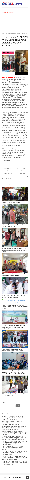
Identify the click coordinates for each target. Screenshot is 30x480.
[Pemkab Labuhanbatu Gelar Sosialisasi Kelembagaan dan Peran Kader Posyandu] (15, 339)
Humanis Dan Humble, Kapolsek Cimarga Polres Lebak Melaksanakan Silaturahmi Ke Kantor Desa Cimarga (14, 250)
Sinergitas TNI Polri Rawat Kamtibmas (11, 202)
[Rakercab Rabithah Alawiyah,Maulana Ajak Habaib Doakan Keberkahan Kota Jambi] (15, 285)
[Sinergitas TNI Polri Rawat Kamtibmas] (15, 194)
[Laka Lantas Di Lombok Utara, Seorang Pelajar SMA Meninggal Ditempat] (15, 214)
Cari (3, 402)
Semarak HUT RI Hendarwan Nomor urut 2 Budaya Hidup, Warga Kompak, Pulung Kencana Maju (15, 443)
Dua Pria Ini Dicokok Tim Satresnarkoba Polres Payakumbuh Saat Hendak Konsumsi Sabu (14, 453)
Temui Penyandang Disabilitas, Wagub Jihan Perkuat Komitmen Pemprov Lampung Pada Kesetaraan (14, 428)
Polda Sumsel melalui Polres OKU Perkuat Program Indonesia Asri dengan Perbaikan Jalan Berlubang (14, 423)
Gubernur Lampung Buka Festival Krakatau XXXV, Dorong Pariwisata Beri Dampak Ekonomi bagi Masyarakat (14, 438)
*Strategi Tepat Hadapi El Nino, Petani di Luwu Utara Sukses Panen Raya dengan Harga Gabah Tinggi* (14, 463)
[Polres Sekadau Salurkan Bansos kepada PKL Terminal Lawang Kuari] (15, 384)
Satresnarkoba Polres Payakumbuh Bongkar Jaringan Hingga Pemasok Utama (13, 448)
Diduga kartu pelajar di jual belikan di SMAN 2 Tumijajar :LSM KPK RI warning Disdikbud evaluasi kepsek (14, 458)
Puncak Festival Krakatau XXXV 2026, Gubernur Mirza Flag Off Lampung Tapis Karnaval (14, 433)
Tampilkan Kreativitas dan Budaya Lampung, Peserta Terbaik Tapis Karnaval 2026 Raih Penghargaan (15, 418)
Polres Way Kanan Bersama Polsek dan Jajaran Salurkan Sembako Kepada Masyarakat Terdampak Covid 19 (14, 307)
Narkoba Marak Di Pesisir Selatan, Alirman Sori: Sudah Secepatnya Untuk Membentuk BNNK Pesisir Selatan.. (14, 327)
